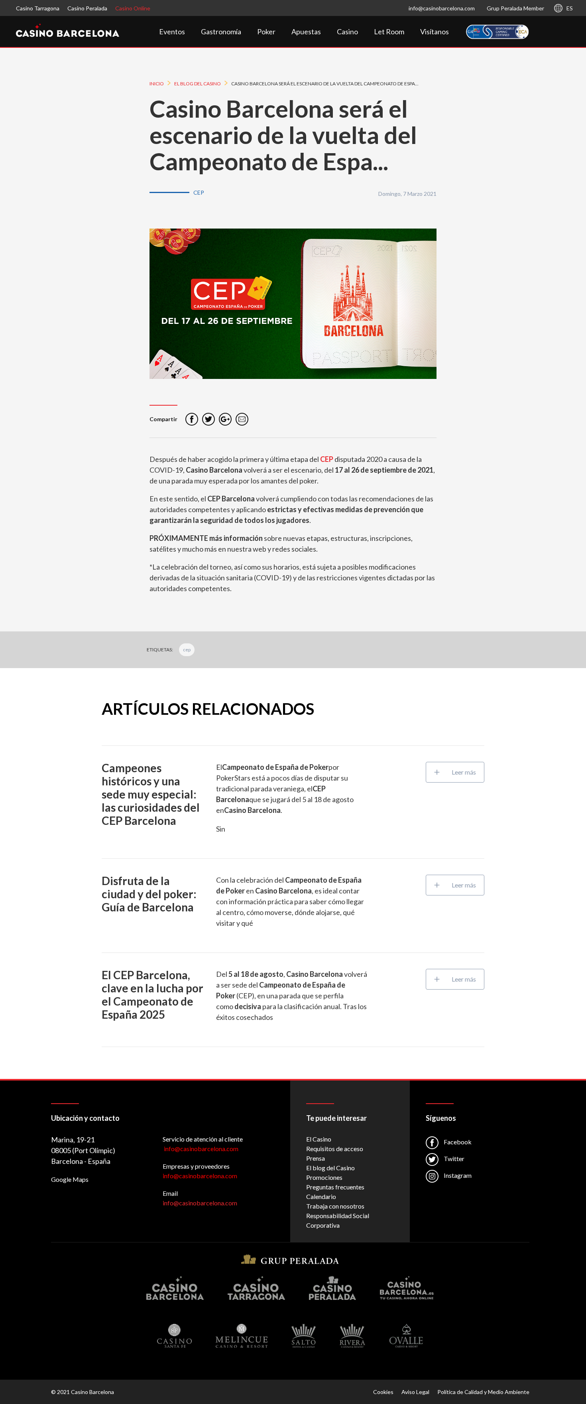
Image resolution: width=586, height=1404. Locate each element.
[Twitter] (208, 419)
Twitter (453, 1158)
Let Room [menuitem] (389, 31)
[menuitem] (497, 32)
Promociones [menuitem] (324, 1177)
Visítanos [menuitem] (434, 31)
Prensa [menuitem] (315, 1158)
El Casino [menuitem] (318, 1139)
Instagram (457, 1175)
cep (187, 650)
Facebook (457, 1142)
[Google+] (225, 419)
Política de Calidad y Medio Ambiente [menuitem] (483, 1391)
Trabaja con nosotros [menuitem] (335, 1206)
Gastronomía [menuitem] (221, 31)
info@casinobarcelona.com (442, 8)
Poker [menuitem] (266, 31)
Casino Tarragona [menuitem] (37, 8)
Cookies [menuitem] (383, 1391)
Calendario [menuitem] (321, 1196)
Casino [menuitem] (347, 31)
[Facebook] (191, 419)
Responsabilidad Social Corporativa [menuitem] (337, 1220)
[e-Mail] (242, 419)
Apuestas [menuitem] (306, 31)
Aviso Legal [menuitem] (415, 1391)
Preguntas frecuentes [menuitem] (335, 1187)
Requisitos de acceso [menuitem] (334, 1148)
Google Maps (69, 1179)
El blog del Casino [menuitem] (330, 1167)
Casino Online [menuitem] (132, 8)
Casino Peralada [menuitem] (87, 8)
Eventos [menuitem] (172, 31)
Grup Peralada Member (515, 8)
